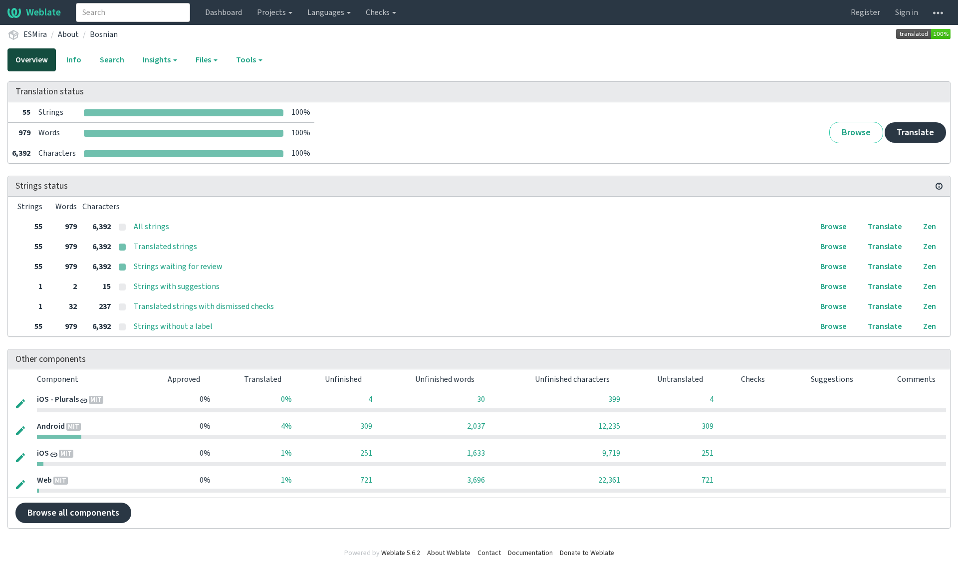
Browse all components (73, 513)
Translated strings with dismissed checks (204, 306)
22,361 (609, 480)
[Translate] (20, 402)
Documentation (530, 553)
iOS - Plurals (58, 399)
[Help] (938, 12)
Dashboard (223, 12)
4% (286, 426)
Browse (856, 132)
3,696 (476, 480)
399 (614, 399)
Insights (157, 59)
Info (73, 59)
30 (481, 399)
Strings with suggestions (177, 286)
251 (366, 453)
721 (366, 480)
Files (204, 59)
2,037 (476, 426)
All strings (151, 226)
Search (112, 59)
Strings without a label (173, 326)
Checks (378, 12)
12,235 (609, 426)
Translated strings (165, 246)
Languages (326, 12)
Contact (489, 553)
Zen (929, 226)
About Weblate (449, 553)
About (68, 34)
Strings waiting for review (178, 266)
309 (366, 426)
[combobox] (133, 12)
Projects (272, 12)
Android (51, 426)
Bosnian (104, 34)
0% (286, 399)
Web (44, 480)
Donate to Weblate (587, 553)
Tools (246, 59)
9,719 (611, 453)
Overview (31, 59)
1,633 (476, 453)
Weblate (43, 12)
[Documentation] (939, 186)
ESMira (35, 34)
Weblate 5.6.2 (400, 553)
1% (286, 453)
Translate (915, 132)
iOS (43, 453)
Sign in (906, 12)
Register (865, 12)
